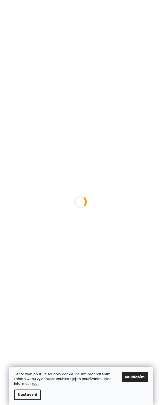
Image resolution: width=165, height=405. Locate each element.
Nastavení (27, 394)
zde (35, 383)
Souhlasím (135, 376)
